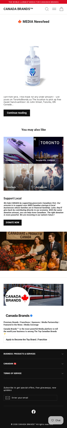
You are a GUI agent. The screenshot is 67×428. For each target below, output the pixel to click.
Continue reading (17, 112)
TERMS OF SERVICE (12, 373)
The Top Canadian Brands (45, 331)
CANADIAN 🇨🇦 (10, 363)
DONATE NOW (12, 222)
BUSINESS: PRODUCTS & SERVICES (19, 354)
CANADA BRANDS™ (18, 9)
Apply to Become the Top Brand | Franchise (26, 339)
